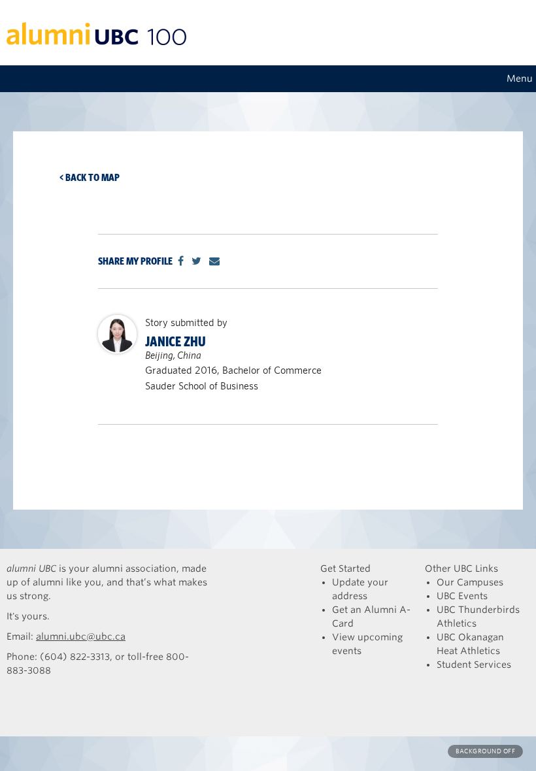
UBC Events (462, 596)
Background (485, 751)
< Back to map (89, 177)
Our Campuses (470, 582)
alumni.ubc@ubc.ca (81, 636)
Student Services (474, 664)
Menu (520, 78)
